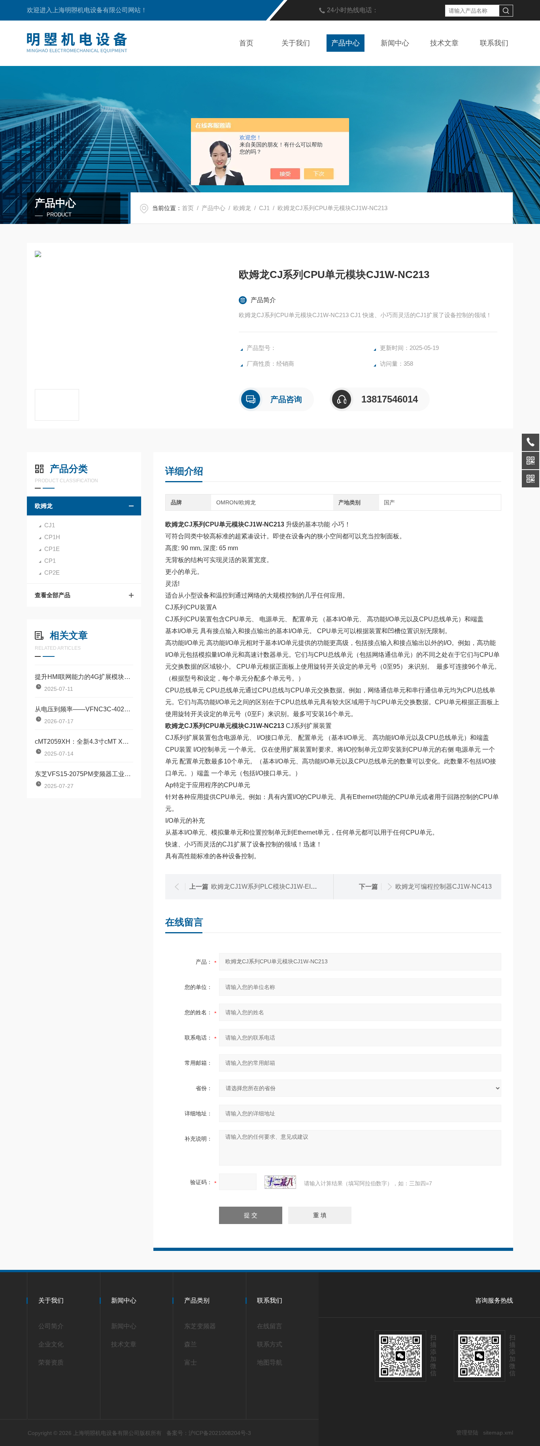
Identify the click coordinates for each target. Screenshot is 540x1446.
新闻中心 (395, 43)
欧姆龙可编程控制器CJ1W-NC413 (443, 886)
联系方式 (269, 1344)
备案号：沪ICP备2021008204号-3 (208, 1433)
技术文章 (444, 43)
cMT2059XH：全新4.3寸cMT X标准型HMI (84, 741)
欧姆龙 (242, 208)
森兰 (190, 1344)
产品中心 (345, 43)
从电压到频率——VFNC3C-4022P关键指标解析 (84, 709)
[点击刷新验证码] (280, 1182)
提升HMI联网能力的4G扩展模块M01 (84, 676)
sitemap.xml (498, 1432)
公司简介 (51, 1326)
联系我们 (494, 43)
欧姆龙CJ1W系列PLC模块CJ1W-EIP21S (269, 886)
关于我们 (295, 43)
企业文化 (51, 1344)
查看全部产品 (52, 595)
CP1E (52, 548)
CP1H (52, 537)
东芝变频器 (200, 1326)
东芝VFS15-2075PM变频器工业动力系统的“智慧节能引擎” (84, 774)
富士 (190, 1362)
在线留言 (269, 1326)
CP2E (52, 572)
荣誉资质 (51, 1362)
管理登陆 (467, 1432)
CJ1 (264, 208)
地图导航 (269, 1362)
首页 (246, 43)
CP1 (50, 560)
